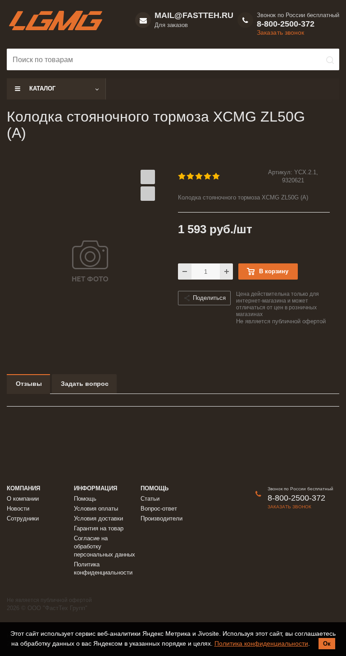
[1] (182, 176)
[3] (199, 176)
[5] (216, 176)
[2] (191, 176)
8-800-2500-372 (285, 24)
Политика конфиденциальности (261, 643)
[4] (208, 176)
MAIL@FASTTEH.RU (194, 15)
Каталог (42, 88)
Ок (327, 643)
